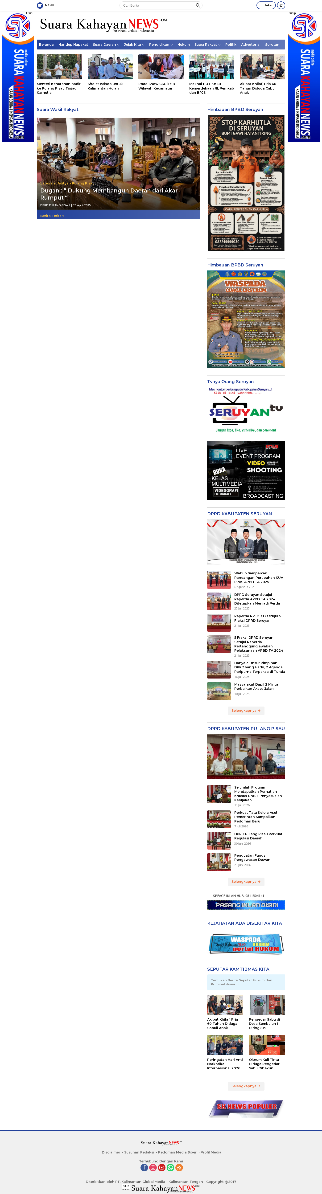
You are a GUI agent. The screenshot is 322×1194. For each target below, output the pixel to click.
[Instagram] (153, 1168)
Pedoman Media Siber (177, 1152)
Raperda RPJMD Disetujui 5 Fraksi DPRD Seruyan (257, 618)
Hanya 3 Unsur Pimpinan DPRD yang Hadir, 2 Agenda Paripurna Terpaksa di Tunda (259, 667)
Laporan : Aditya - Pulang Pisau (67, 183)
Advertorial (250, 44)
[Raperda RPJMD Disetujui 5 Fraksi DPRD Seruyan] (219, 623)
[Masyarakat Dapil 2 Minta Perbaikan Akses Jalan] (219, 691)
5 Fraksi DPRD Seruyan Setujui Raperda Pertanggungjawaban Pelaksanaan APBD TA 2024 (258, 644)
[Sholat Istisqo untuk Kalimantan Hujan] (110, 66)
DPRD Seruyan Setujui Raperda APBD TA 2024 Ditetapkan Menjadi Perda (257, 599)
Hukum (184, 44)
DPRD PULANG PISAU (55, 205)
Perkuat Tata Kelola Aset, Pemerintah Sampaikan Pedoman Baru (256, 816)
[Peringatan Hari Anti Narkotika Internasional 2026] (225, 1045)
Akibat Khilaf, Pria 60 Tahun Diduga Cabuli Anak (258, 88)
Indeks (266, 5)
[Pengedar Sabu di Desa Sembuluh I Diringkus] (267, 1005)
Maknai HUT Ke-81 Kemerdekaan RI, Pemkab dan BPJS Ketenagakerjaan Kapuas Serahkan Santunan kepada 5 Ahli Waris (211, 88)
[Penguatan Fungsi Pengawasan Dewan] (219, 862)
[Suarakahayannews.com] (103, 25)
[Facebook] (144, 1168)
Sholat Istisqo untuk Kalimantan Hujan (105, 86)
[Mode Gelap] (281, 5)
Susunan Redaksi (139, 1152)
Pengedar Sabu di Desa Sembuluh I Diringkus (264, 1023)
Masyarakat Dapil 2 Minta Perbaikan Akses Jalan (256, 686)
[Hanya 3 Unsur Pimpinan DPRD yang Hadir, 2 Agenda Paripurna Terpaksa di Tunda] (219, 670)
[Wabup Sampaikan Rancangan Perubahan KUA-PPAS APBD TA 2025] (219, 580)
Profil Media (211, 1152)
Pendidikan (159, 44)
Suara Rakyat (205, 44)
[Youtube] (161, 1168)
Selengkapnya (244, 710)
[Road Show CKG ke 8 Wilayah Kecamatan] (161, 66)
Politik (230, 44)
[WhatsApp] (170, 1168)
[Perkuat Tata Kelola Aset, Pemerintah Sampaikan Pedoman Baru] (219, 819)
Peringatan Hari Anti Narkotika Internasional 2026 (225, 1064)
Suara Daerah (104, 44)
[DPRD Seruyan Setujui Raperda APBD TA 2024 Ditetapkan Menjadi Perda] (219, 601)
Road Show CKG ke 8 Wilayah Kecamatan (156, 86)
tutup (29, 13)
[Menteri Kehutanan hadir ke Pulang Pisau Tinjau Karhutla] (59, 66)
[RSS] (179, 1168)
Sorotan (272, 44)
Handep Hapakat (73, 44)
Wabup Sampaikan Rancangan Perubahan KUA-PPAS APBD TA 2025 (259, 577)
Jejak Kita (132, 44)
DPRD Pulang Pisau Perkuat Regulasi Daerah (258, 836)
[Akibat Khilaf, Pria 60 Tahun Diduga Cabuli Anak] (262, 66)
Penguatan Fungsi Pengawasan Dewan (252, 857)
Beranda (46, 44)
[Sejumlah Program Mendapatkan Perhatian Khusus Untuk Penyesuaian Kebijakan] (219, 794)
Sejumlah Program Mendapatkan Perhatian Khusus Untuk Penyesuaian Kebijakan (258, 793)
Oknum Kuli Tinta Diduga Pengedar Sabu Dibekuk (264, 1064)
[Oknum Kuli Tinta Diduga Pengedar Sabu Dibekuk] (267, 1045)
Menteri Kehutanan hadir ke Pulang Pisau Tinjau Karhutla (59, 88)
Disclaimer (111, 1152)
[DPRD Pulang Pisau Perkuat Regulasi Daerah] (219, 841)
